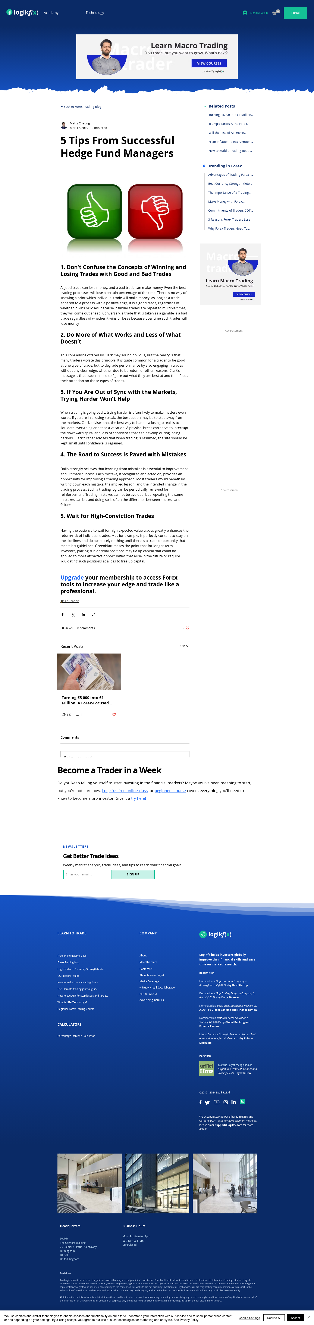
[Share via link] (94, 615)
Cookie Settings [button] (249, 1318)
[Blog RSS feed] (242, 1102)
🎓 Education (69, 601)
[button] (61, 12)
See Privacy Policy (186, 1320)
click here (216, 1300)
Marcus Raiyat (226, 1065)
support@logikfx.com (228, 1125)
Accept (295, 1318)
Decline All (274, 1318)
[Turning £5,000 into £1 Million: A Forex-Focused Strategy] (89, 672)
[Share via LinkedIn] (83, 615)
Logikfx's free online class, (125, 790)
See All (184, 646)
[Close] (308, 1318)
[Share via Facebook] (62, 615)
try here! (138, 798)
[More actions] (186, 125)
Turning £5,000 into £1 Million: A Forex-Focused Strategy (85, 700)
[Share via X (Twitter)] (73, 615)
